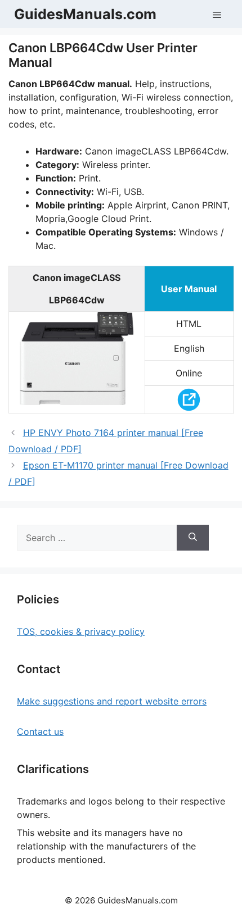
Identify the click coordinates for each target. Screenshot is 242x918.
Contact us (40, 731)
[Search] (193, 538)
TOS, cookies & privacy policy (81, 631)
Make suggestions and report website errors (112, 701)
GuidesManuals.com (85, 14)
